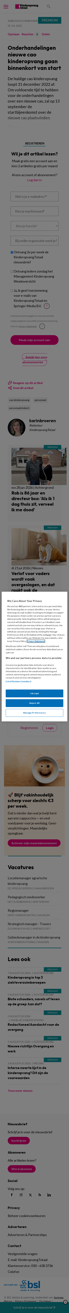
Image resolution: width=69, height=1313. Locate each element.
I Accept (34, 693)
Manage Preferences (34, 712)
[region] (34, 656)
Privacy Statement (36, 641)
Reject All (34, 703)
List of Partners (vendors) (18, 681)
